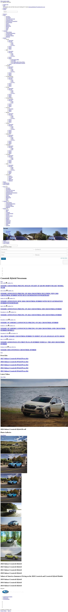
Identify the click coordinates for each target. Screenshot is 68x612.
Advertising (8, 17)
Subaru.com (5, 4)
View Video (3, 377)
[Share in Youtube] (4, 271)
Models (4, 38)
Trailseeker (8, 221)
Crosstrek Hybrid (9, 213)
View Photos (3, 435)
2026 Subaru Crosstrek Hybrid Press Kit (14, 362)
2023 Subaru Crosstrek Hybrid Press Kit (14, 365)
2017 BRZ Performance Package (18, 63)
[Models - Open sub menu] (7, 208)
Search (2, 11)
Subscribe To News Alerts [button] (6, 246)
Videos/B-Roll (6, 183)
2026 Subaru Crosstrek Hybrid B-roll (13, 429)
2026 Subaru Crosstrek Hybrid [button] (11, 564)
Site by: (9, 610)
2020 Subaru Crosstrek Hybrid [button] (11, 573)
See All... (13, 45)
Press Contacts (6, 184)
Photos (4, 181)
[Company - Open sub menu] (8, 201)
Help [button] (4, 5)
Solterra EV (8, 220)
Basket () (5, 8)
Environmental (9, 22)
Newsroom (10, 40)
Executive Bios (9, 34)
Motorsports (8, 26)
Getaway (8, 217)
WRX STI (10, 179)
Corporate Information (10, 33)
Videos (9, 48)
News (4, 15)
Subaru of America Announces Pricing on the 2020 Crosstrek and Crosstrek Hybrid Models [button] (32, 576)
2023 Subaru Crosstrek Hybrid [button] (11, 567)
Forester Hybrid (9, 215)
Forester (7, 214)
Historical (8, 24)
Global (7, 23)
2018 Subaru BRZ (15, 59)
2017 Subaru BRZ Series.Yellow (18, 62)
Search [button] (4, 9)
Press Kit (10, 41)
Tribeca (10, 178)
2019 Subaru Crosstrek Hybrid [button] (11, 579)
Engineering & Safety (7, 596)
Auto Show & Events (10, 18)
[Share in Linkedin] (4, 268)
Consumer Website (10, 35)
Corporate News (9, 20)
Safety (7, 28)
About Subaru (9, 32)
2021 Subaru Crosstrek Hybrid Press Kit (14, 371)
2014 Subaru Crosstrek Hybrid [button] (11, 585)
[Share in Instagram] (4, 275)
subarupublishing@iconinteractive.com (37, 7)
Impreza (7, 218)
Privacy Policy (4, 610)
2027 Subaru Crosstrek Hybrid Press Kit (14, 358)
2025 (12, 92)
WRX (7, 224)
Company (5, 30)
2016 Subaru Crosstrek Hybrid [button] (11, 582)
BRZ (7, 211)
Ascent (7, 210)
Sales (7, 29)
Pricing (7, 27)
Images (9, 47)
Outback (7, 219)
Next (2, 281)
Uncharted (8, 223)
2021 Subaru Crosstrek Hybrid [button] (11, 570)
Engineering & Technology (11, 21)
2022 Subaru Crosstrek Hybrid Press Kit (14, 368)
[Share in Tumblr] (3, 273)
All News (8, 16)
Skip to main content (5, 1)
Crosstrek (8, 212)
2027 (12, 42)
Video (9, 173)
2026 (12, 44)
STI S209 (10, 177)
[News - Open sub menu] (7, 186)
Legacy (10, 175)
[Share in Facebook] (4, 270)
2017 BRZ (13, 60)
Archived (8, 225)
